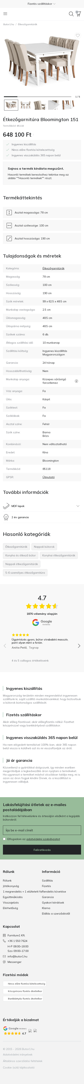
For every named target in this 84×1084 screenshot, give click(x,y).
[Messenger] (77, 1049)
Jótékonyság (11, 886)
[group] (42, 640)
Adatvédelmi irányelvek (17, 1054)
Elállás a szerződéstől (56, 913)
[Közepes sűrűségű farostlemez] (76, 381)
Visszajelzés (11, 902)
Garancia (48, 897)
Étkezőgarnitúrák (27, 24)
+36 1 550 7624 (17, 941)
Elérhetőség (10, 908)
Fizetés (46, 886)
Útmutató (49, 477)
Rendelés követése (54, 891)
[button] (42, 3)
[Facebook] (58, 1049)
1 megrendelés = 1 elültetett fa (22, 891)
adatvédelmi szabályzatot (43, 839)
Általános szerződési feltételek (22, 1061)
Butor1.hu (8, 24)
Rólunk (7, 880)
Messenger (14, 962)
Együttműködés (13, 897)
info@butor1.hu (17, 956)
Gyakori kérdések (53, 902)
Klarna (46, 908)
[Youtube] (71, 1049)
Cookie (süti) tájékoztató (19, 1067)
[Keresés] (71, 14)
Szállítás (47, 880)
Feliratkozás (42, 850)
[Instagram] (64, 1049)
